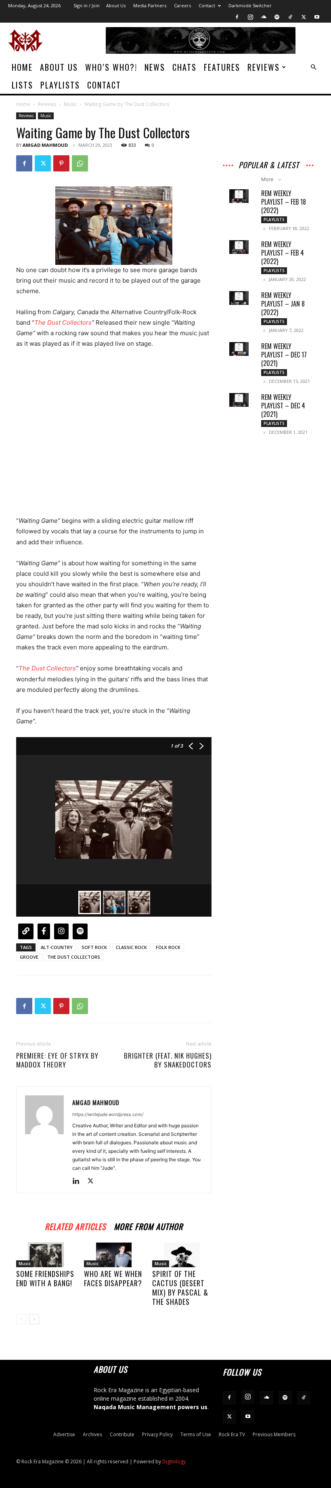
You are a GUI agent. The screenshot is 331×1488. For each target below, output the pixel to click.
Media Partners (149, 5)
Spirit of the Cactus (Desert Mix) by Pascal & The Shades (180, 1287)
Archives (92, 1434)
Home (22, 67)
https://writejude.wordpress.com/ (107, 1114)
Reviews (263, 67)
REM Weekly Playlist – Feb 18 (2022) (283, 201)
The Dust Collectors (63, 322)
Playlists (60, 85)
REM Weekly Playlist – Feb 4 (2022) (282, 252)
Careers (182, 5)
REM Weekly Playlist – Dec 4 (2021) (283, 405)
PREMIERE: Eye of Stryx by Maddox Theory (57, 1060)
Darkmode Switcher (250, 5)
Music (70, 104)
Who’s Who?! (111, 67)
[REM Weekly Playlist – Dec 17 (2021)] (239, 349)
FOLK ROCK (168, 947)
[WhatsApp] (80, 163)
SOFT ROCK (94, 947)
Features (222, 67)
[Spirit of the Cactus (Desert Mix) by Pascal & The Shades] (182, 1255)
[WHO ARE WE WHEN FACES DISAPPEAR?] (113, 1255)
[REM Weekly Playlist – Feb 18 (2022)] (239, 196)
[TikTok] (290, 17)
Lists (22, 85)
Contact (207, 5)
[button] (313, 67)
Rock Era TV (232, 1434)
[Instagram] (250, 17)
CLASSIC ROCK (131, 947)
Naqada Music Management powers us (150, 1407)
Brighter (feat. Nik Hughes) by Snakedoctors (168, 1060)
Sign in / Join (86, 5)
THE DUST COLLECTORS (73, 957)
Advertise (64, 1434)
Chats (184, 67)
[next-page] (34, 1319)
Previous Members (274, 1434)
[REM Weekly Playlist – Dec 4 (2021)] (239, 400)
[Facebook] (237, 17)
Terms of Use (195, 1434)
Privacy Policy (157, 1434)
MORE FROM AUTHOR (148, 1225)
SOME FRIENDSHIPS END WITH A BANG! (45, 1278)
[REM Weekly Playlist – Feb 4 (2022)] (239, 247)
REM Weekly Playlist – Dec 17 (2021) (284, 354)
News (155, 67)
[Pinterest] (61, 163)
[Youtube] (317, 17)
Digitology (174, 1461)
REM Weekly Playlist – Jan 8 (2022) (283, 303)
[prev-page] (21, 1319)
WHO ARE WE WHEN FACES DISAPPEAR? (113, 1278)
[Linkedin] (79, 1181)
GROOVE (29, 957)
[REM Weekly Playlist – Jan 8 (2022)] (239, 298)
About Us (116, 5)
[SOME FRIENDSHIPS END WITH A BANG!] (45, 1255)
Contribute (122, 1434)
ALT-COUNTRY (57, 947)
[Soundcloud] (264, 17)
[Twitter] (303, 17)
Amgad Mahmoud (45, 145)
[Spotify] (277, 17)
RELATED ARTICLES (75, 1225)
